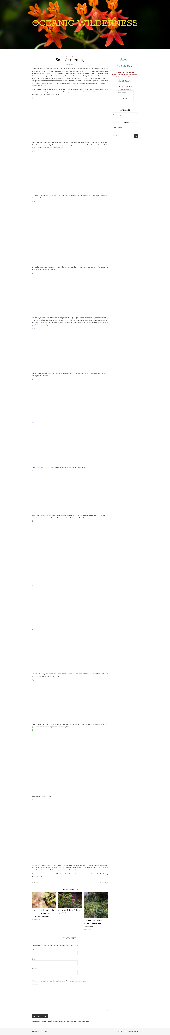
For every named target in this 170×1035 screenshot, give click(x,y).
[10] (70, 349)
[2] (70, 760)
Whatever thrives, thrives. (69, 910)
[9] (70, 399)
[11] (70, 293)
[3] (70, 700)
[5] (70, 606)
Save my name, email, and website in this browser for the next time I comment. (59, 981)
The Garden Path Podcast (65, 874)
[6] (70, 551)
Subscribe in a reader (125, 86)
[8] (70, 443)
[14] (70, 118)
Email (34, 959)
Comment (35, 985)
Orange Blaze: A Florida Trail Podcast (124, 74)
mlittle (36, 882)
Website (35, 969)
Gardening (69, 56)
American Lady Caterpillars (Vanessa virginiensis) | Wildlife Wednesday (43, 913)
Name (34, 949)
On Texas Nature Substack (125, 77)
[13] (70, 171)
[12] (70, 232)
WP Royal (44, 1031)
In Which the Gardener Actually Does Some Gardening (93, 923)
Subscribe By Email (125, 89)
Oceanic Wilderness (85, 23)
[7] (70, 491)
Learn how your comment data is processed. (74, 1021)
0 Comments (104, 882)
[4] (70, 649)
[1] (70, 830)
